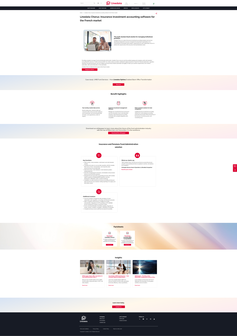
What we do (102, 318)
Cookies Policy (106, 328)
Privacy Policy (96, 328)
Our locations (102, 320)
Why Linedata (126, 4)
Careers (135, 3)
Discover (118, 84)
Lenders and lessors (115, 8)
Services (126, 8)
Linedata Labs (102, 322)
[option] (118, 183)
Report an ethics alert (117, 328)
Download (110, 244)
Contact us (235, 166)
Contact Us (118, 306)
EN (98, 3)
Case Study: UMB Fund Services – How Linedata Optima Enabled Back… (119, 276)
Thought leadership (235, 170)
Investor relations (144, 4)
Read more (84, 285)
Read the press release (126, 169)
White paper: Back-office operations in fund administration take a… (92, 276)
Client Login (121, 318)
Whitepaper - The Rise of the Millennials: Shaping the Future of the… (145, 276)
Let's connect (146, 8)
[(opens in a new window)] (139, 319)
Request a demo (89, 69)
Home (81, 12)
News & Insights (135, 8)
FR (101, 3)
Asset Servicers (102, 8)
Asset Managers (91, 8)
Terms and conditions (84, 328)
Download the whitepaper (118, 133)
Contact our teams (123, 320)
